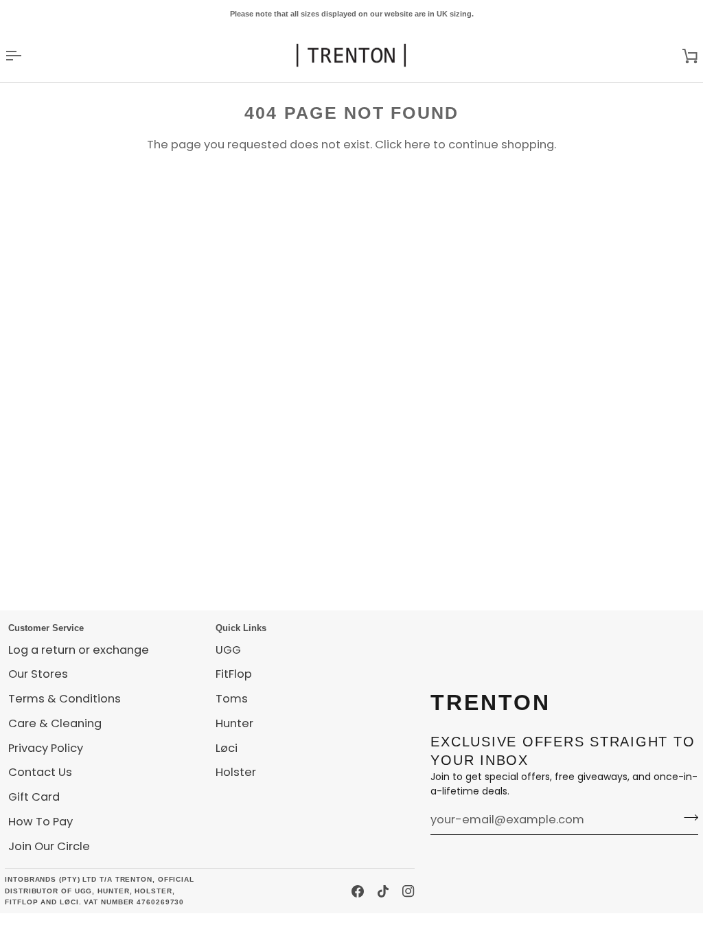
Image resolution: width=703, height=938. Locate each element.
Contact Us (40, 772)
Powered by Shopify (113, 925)
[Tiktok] (383, 891)
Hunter (234, 723)
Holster (236, 772)
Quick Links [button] (241, 628)
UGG (228, 650)
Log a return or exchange (78, 650)
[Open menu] (25, 55)
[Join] (687, 818)
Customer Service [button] (46, 628)
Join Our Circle (49, 846)
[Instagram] (408, 891)
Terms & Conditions (64, 699)
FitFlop (234, 674)
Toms (232, 699)
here (417, 144)
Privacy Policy (45, 748)
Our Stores (38, 674)
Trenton (29, 925)
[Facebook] (358, 891)
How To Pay (40, 822)
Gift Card (34, 797)
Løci (227, 748)
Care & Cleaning (55, 723)
